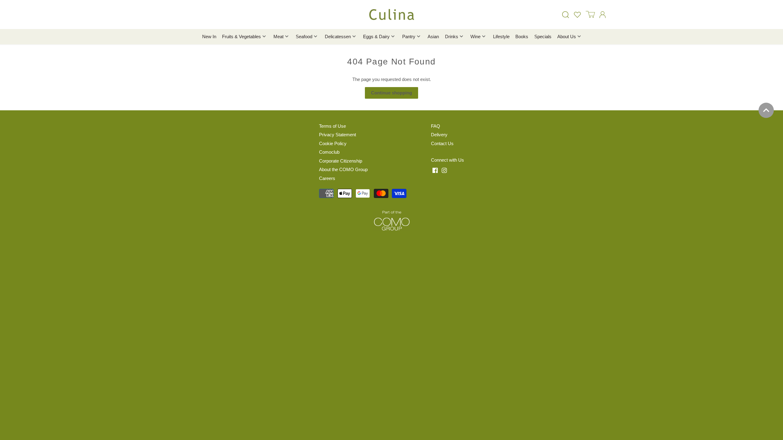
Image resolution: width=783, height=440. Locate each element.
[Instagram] (444, 170)
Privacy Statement (337, 134)
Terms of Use (332, 126)
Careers (327, 178)
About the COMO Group (343, 169)
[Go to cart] (590, 14)
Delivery (439, 134)
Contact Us (442, 143)
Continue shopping (391, 92)
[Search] (565, 14)
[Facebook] (435, 170)
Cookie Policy (333, 143)
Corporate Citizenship (340, 160)
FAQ (435, 126)
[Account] (602, 14)
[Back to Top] (766, 110)
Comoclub (329, 152)
